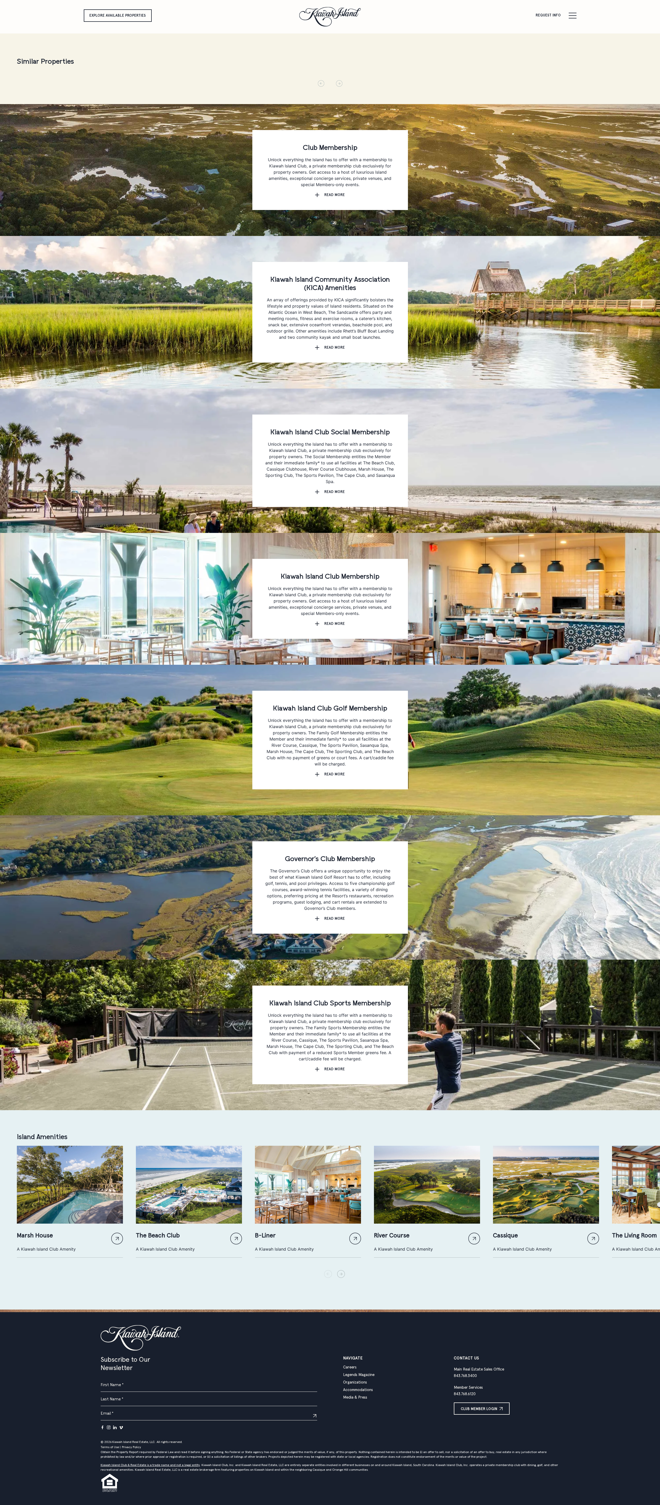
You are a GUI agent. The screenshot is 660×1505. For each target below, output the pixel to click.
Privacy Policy (131, 1447)
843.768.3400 (465, 1376)
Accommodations (358, 1390)
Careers (350, 1367)
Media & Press (355, 1397)
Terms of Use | (111, 1447)
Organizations (355, 1382)
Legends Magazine (358, 1375)
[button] (341, 1274)
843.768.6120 (465, 1394)
